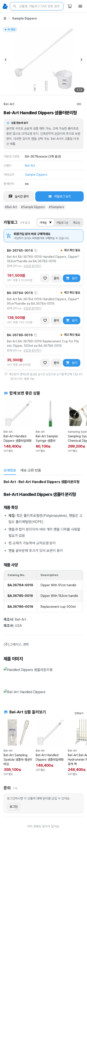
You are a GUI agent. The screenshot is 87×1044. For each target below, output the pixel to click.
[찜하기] (45, 278)
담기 (74, 278)
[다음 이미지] (81, 59)
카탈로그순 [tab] (62, 222)
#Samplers (56, 207)
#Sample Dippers (33, 207)
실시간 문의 (22, 196)
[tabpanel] (43, 587)
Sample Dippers (24, 18)
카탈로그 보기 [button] (62, 196)
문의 (56, 278)
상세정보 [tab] (10, 470)
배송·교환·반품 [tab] (31, 470)
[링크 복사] (79, 104)
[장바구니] (69, 6)
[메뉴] (80, 6)
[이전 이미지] (5, 59)
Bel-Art (9, 104)
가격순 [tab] (45, 222)
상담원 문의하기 (32, 266)
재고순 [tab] (76, 222)
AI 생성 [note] (11, 30)
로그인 (14, 806)
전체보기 (79, 713)
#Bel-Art (11, 207)
